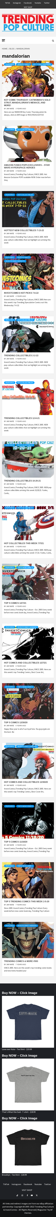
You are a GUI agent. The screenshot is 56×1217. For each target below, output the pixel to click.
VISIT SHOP (28, 7)
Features (10, 64)
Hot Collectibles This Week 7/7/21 (24, 543)
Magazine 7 (43, 1209)
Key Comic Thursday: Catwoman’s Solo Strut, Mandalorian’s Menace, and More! (27, 102)
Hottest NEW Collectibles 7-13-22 (24, 230)
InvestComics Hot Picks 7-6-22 (21, 293)
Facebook (28, 2)
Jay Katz (10, 109)
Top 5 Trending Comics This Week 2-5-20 (26, 901)
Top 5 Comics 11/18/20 (15, 842)
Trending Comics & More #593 (21, 961)
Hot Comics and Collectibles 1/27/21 (25, 663)
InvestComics (23, 64)
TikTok (7, 2)
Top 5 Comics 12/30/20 (15, 722)
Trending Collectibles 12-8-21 (22, 418)
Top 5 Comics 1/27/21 (15, 603)
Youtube (38, 2)
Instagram (17, 2)
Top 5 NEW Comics (25, 567)
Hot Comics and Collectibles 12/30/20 (26, 782)
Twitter (47, 2)
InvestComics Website (15, 261)
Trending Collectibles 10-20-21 (22, 481)
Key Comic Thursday (42, 64)
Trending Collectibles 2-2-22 (21, 355)
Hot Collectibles (25, 129)
